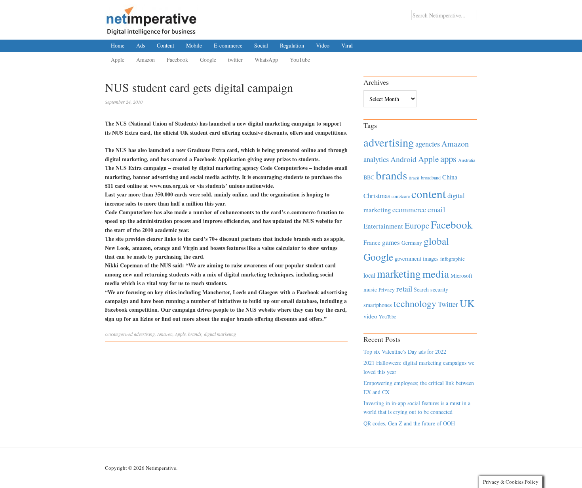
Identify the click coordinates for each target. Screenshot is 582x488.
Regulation (292, 45)
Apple (117, 59)
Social (261, 45)
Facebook (177, 59)
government (408, 258)
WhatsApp (266, 59)
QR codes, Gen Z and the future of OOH (409, 423)
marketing (399, 273)
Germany (411, 242)
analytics (376, 159)
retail (404, 288)
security (439, 289)
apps (448, 158)
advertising (144, 334)
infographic (452, 258)
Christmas (376, 195)
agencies (427, 144)
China (449, 177)
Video (322, 45)
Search (421, 289)
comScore (401, 196)
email (436, 209)
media (435, 273)
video (370, 316)
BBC (368, 177)
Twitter (448, 304)
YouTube (300, 59)
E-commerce (228, 45)
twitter (235, 59)
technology (415, 303)
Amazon (145, 59)
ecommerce (409, 209)
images (431, 258)
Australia (466, 160)
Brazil (414, 178)
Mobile (194, 45)
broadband (431, 177)
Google (208, 59)
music (370, 289)
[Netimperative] (151, 18)
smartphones (377, 305)
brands (195, 334)
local (369, 275)
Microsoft (461, 275)
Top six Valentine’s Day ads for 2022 (404, 351)
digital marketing (220, 334)
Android (403, 159)
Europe (417, 225)
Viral (347, 45)
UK (467, 303)
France (371, 242)
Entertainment (383, 226)
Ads (140, 45)
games (391, 242)
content (428, 193)
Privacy (386, 289)
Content (165, 45)
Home (117, 45)
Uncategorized (119, 334)
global (436, 241)
